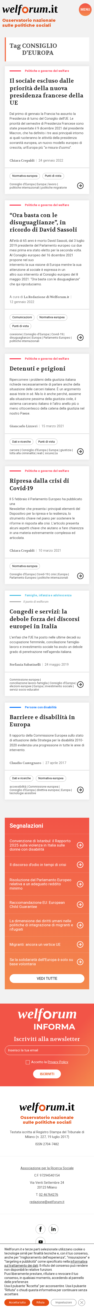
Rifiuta (40, 1302)
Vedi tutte (47, 978)
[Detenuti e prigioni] (80, 451)
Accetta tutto (17, 1302)
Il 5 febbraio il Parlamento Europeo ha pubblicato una (46, 501)
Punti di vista (53, 175)
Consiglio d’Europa (22, 184)
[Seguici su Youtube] (40, 1242)
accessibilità (18, 786)
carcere (14, 450)
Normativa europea (24, 175)
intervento (17, 265)
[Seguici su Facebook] (40, 1229)
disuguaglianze (20, 337)
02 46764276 (48, 1194)
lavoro (52, 184)
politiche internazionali (24, 187)
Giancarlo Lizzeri (23, 426)
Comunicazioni (22, 317)
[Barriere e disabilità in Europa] (80, 790)
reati (40, 453)
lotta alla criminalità (22, 453)
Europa (41, 184)
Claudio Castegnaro (25, 763)
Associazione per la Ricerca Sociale (47, 1168)
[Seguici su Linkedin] (53, 1229)
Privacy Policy (58, 1062)
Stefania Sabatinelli (25, 664)
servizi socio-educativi (24, 689)
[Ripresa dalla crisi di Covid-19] (80, 576)
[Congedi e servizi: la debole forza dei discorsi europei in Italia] (80, 684)
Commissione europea (24, 679)
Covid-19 (57, 334)
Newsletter (17, 509)
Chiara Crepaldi (22, 160)
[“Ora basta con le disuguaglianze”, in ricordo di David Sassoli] (80, 337)
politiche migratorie (54, 187)
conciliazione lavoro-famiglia (29, 683)
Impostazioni (63, 1302)
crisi (53, 574)
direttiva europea (48, 790)
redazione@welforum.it (47, 1202)
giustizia (65, 450)
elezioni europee (20, 686)
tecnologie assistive (23, 793)
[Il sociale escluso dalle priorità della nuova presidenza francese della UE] (80, 185)
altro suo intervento (24, 274)
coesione (16, 334)
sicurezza (51, 453)
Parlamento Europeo (57, 337)
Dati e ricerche (21, 441)
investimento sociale (58, 686)
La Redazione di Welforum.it (46, 297)
